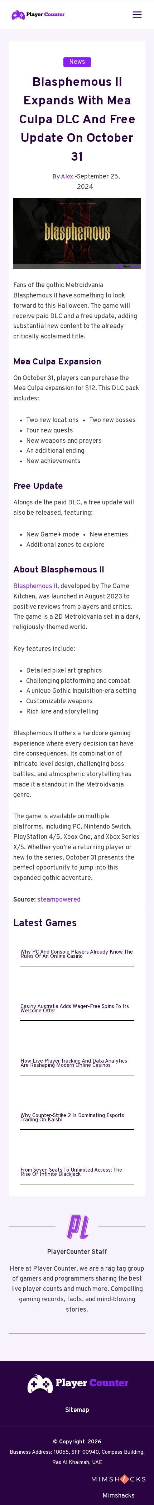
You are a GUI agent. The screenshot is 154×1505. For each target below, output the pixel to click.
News (77, 62)
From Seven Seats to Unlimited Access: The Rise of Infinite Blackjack (71, 1172)
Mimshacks (118, 1496)
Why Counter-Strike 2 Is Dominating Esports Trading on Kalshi (72, 1118)
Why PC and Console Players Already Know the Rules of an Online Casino (76, 954)
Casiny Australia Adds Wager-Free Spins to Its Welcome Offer (74, 1009)
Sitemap (77, 1410)
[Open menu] (137, 14)
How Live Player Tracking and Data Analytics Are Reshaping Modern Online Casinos (73, 1063)
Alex (67, 177)
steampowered (59, 900)
